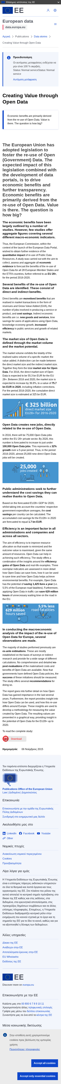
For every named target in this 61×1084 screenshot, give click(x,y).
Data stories (40, 36)
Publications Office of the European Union (27, 789)
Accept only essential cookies (37, 1076)
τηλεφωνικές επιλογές (40, 1007)
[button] (55, 10)
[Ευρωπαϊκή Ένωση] (24, 10)
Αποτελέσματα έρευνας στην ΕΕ (20, 952)
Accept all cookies (45, 1063)
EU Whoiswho (10, 956)
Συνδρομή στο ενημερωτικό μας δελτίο (24, 816)
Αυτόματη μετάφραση (25, 79)
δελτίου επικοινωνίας (38, 1011)
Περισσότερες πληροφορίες (25, 1049)
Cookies (7, 858)
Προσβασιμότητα (12, 863)
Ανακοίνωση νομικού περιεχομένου (22, 854)
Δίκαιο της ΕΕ (10, 942)
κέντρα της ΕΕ (44, 1015)
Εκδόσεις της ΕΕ (12, 961)
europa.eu (28, 984)
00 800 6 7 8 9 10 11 (32, 1003)
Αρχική (6, 36)
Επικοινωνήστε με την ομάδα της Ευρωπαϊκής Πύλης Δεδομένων (28, 810)
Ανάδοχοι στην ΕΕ (13, 947)
